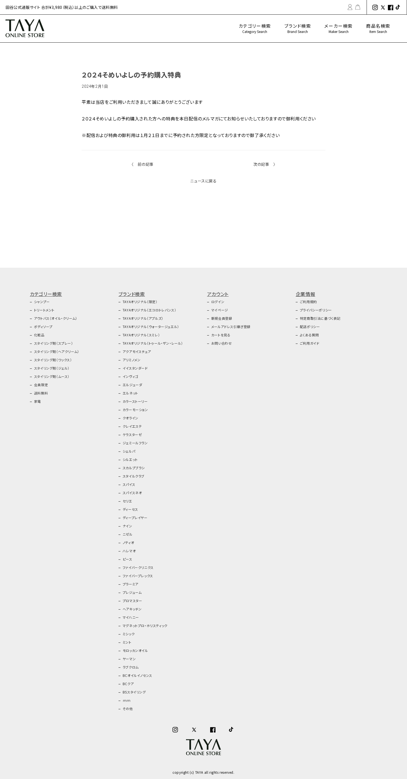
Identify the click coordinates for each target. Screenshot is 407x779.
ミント (127, 642)
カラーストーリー (135, 401)
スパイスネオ (132, 492)
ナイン (127, 525)
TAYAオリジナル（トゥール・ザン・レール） (153, 343)
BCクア (128, 683)
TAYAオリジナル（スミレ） (141, 334)
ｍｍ (127, 700)
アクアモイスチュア (137, 351)
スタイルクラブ (134, 476)
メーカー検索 (338, 28)
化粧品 (39, 334)
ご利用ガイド (310, 343)
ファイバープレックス (138, 575)
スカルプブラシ (134, 467)
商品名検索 (378, 28)
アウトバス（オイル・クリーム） (55, 318)
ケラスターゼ (132, 434)
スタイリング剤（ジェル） (51, 368)
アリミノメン (132, 359)
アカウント (218, 293)
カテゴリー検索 (255, 28)
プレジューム (132, 592)
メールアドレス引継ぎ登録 (231, 326)
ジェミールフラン (135, 442)
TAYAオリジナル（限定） (140, 301)
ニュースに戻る (203, 181)
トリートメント (44, 310)
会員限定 (41, 384)
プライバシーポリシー (316, 310)
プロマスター (132, 600)
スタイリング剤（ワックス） (53, 359)
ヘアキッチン (132, 609)
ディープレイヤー (135, 517)
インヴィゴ (130, 376)
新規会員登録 (221, 318)
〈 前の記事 (143, 164)
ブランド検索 (297, 28)
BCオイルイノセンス (137, 675)
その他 (128, 708)
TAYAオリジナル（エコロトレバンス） (149, 310)
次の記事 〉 (264, 164)
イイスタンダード (135, 368)
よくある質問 (309, 334)
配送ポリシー (310, 326)
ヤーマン (129, 658)
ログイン (217, 301)
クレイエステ (132, 426)
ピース (127, 559)
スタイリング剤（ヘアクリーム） (56, 351)
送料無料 (41, 393)
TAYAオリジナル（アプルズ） (143, 318)
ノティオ (128, 542)
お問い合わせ (221, 343)
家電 (37, 401)
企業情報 (305, 293)
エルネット (130, 393)
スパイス (129, 484)
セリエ (127, 501)
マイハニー (131, 617)
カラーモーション (135, 409)
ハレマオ (129, 550)
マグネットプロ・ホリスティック (145, 625)
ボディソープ (43, 326)
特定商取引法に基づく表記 (320, 318)
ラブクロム (131, 667)
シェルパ (129, 451)
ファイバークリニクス (138, 567)
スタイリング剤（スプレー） (53, 343)
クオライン (130, 418)
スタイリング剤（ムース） (51, 376)
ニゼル (128, 534)
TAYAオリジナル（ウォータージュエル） (151, 326)
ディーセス (130, 509)
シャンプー (42, 301)
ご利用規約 (308, 301)
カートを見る (221, 334)
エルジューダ (132, 384)
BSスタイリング (134, 692)
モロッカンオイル (135, 650)
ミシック (129, 633)
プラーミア (130, 584)
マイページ (219, 310)
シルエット (130, 459)
